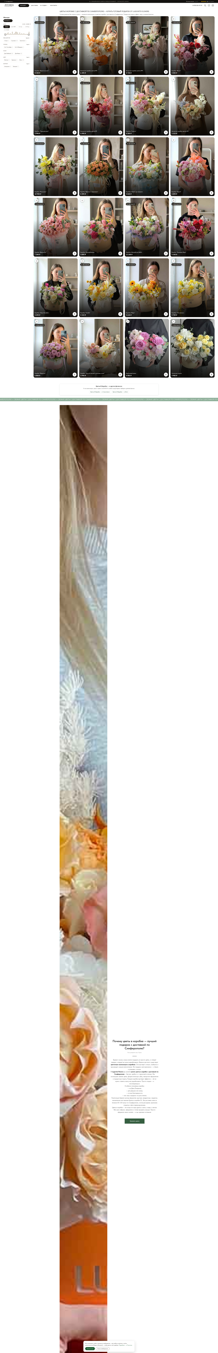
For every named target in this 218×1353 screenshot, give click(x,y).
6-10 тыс (27, 26)
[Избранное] (209, 5)
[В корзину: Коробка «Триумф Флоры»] (120, 253)
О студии (43, 5)
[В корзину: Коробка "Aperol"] (211, 193)
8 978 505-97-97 (197, 5)
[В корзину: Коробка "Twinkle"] (120, 314)
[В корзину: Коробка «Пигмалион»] (211, 314)
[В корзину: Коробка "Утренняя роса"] (75, 132)
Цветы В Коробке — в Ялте (121, 392)
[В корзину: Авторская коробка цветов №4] (166, 72)
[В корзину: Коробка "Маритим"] (75, 375)
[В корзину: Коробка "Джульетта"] (75, 253)
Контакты (53, 5)
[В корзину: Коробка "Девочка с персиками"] (120, 193)
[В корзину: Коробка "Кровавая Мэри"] (211, 253)
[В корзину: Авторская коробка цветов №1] (120, 132)
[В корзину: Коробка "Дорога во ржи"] (75, 72)
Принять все (90, 1348)
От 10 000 (6, 29)
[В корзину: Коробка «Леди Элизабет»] (75, 314)
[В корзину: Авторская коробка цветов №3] (211, 132)
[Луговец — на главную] (9, 5)
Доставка (34, 5)
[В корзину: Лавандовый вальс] (166, 375)
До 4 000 (13, 26)
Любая (6, 26)
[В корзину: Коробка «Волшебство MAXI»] (166, 253)
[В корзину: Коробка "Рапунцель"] (75, 193)
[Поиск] (205, 5)
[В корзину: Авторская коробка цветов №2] (120, 72)
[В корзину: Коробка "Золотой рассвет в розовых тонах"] (120, 375)
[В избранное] (36, 18)
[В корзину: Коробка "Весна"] (211, 72)
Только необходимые (102, 1348)
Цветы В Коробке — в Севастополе (100, 392)
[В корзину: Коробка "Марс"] (166, 314)
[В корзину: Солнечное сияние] (211, 375)
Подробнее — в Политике (125, 1345)
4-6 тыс (20, 26)
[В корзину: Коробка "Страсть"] (166, 132)
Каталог (23, 5)
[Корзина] (213, 5)
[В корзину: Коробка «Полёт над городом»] (166, 193)
